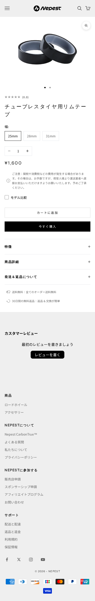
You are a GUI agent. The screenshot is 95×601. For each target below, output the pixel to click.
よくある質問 (14, 442)
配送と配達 (13, 524)
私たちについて (16, 449)
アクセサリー (14, 412)
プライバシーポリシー (21, 457)
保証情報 (11, 547)
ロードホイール (16, 404)
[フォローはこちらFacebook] (7, 559)
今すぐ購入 (47, 226)
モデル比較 (19, 197)
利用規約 (11, 539)
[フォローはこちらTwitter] (19, 559)
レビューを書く (47, 354)
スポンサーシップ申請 (21, 486)
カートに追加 (47, 212)
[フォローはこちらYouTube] (43, 559)
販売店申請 (13, 479)
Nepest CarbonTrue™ (21, 434)
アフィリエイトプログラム (24, 494)
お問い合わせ (14, 502)
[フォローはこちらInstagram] (31, 559)
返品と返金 (13, 531)
